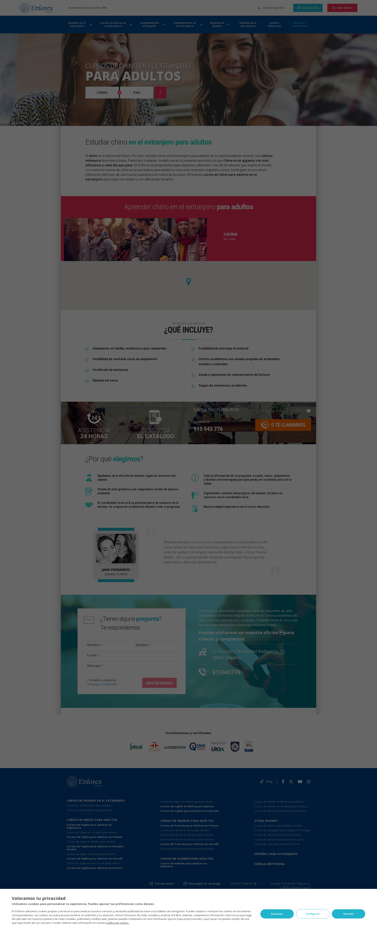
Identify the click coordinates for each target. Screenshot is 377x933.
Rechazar (277, 914)
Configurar (313, 914)
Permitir (348, 914)
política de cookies (118, 923)
